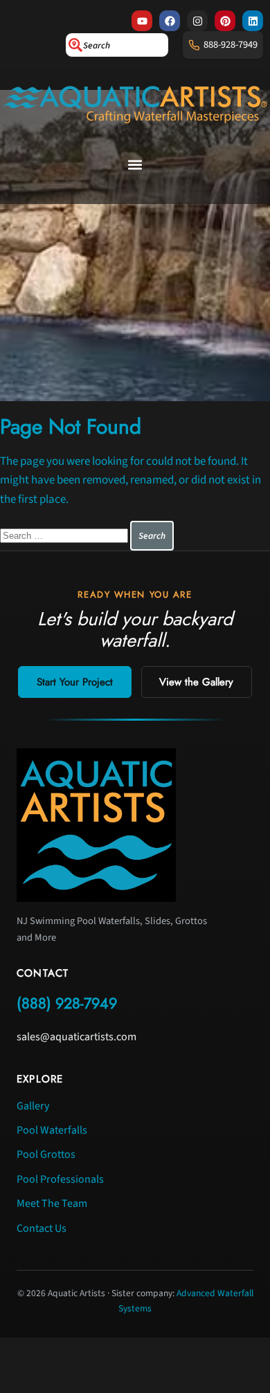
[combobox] (117, 45)
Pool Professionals (60, 1179)
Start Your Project (75, 682)
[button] (135, 165)
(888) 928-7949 (67, 1003)
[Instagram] (197, 20)
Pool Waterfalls (52, 1130)
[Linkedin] (252, 20)
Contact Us (41, 1228)
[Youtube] (142, 20)
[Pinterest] (225, 20)
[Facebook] (169, 20)
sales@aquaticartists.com (76, 1036)
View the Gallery (196, 682)
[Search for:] (65, 535)
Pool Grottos (46, 1154)
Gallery (33, 1106)
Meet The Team (52, 1203)
